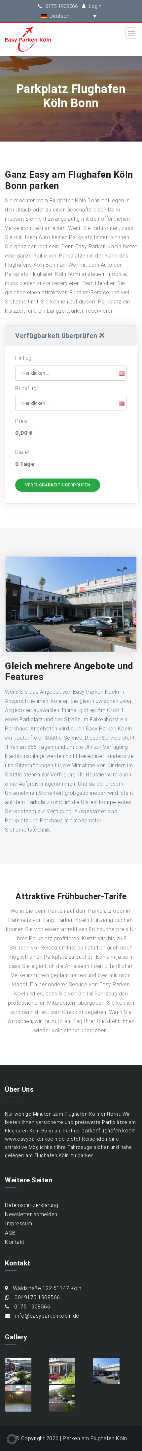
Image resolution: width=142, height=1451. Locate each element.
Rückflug (25, 388)
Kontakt (14, 1242)
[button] (59, 16)
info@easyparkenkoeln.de (46, 1316)
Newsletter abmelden (31, 1214)
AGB (10, 1233)
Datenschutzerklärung (31, 1205)
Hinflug (23, 358)
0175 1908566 (61, 6)
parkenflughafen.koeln (109, 1130)
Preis (21, 421)
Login (94, 6)
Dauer (22, 452)
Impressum (18, 1223)
